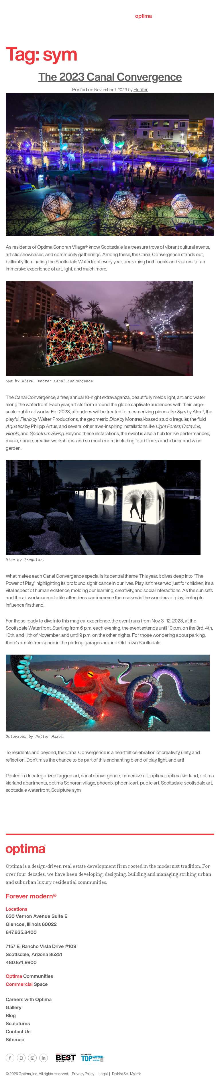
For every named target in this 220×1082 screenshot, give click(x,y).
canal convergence (100, 775)
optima (157, 775)
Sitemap (15, 1039)
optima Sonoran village (72, 782)
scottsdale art (198, 782)
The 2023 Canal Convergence (110, 76)
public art (149, 782)
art (76, 775)
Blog (11, 1015)
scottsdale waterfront (28, 789)
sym (76, 789)
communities (159, 16)
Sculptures (18, 1023)
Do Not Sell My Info (126, 1074)
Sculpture (60, 789)
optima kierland (182, 775)
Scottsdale (171, 782)
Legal (103, 1074)
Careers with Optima (29, 999)
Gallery (13, 1007)
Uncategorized (41, 775)
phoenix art (126, 782)
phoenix (105, 782)
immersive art (135, 775)
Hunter (140, 89)
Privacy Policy (83, 1074)
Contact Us (18, 1031)
